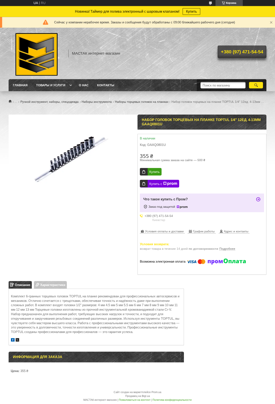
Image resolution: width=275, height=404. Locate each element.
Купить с (155, 184)
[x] (17, 340)
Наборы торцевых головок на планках (141, 101)
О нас (84, 85)
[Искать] (256, 85)
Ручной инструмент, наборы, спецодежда (49, 101)
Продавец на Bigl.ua (137, 396)
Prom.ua (156, 392)
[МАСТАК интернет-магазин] (36, 53)
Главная (20, 85)
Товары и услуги (50, 85)
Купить (191, 11)
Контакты (105, 85)
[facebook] (13, 340)
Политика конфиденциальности (172, 399)
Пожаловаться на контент (135, 399)
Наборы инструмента (97, 101)
